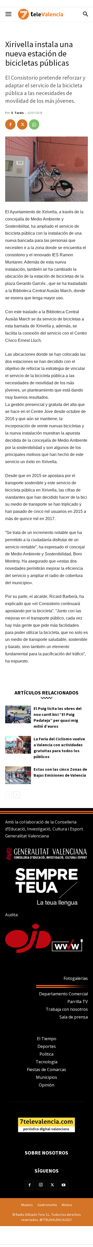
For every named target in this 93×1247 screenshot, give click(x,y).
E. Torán (17, 113)
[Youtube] (63, 1185)
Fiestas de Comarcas (46, 1069)
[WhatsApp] (34, 124)
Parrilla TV (77, 1001)
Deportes (46, 1046)
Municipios (46, 1077)
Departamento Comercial (63, 994)
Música (67, 1205)
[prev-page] (8, 795)
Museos (27, 1205)
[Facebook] (10, 124)
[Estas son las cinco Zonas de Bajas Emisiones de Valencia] (18, 775)
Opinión (46, 1085)
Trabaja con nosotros (67, 1009)
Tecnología (46, 1062)
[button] (8, 14)
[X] (22, 124)
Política (46, 1054)
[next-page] (16, 795)
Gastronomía (47, 1205)
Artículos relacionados (46, 692)
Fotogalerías (76, 978)
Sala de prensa (73, 1017)
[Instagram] (41, 1185)
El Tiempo (46, 1038)
